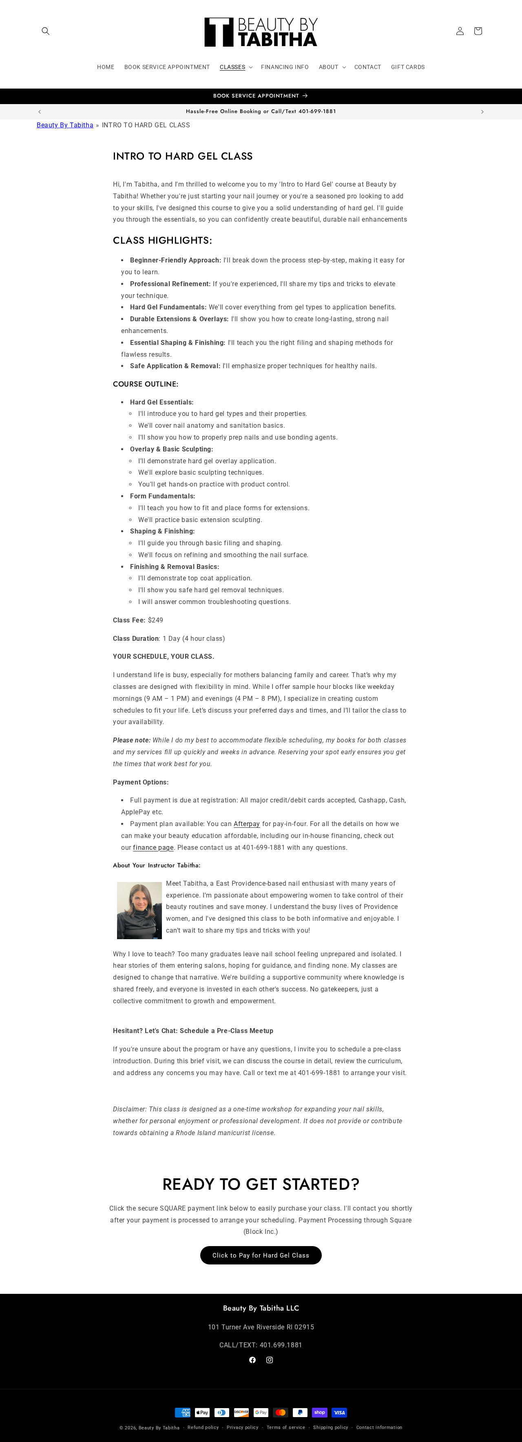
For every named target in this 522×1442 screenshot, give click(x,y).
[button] (46, 31)
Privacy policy (243, 1427)
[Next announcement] (482, 112)
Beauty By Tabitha (65, 125)
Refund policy (203, 1427)
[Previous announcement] (40, 112)
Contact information (379, 1427)
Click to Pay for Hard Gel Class (261, 1255)
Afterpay (247, 824)
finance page (153, 847)
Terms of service (286, 1427)
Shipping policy (330, 1427)
